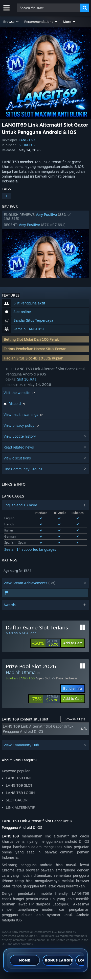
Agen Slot (43, 678)
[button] (11, 21)
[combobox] (48, 8)
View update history (20, 436)
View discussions (17, 458)
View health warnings (21, 414)
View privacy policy (19, 425)
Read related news (19, 447)
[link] (45, 643)
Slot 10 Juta (26, 379)
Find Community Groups (23, 469)
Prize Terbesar (66, 678)
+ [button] (6, 196)
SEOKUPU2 (27, 145)
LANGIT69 (27, 140)
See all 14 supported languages (30, 549)
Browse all (74, 719)
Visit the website (17, 392)
